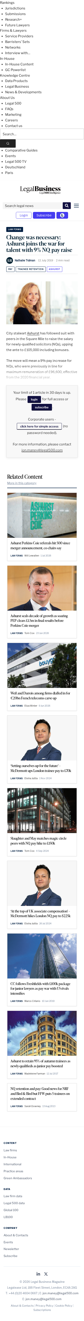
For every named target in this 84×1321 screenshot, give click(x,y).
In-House (7, 59)
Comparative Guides (21, 150)
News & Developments (23, 92)
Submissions (15, 14)
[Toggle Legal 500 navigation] (62, 215)
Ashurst (54, 269)
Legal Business (17, 87)
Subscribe (44, 215)
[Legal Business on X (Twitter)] (46, 1274)
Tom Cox (29, 633)
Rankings (7, 3)
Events (10, 156)
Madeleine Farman (34, 1073)
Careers (11, 120)
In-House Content (19, 64)
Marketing (13, 115)
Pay (10, 269)
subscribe (42, 407)
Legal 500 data (14, 1203)
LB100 (8, 1217)
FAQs (9, 109)
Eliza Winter (30, 705)
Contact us (13, 126)
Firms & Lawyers (13, 31)
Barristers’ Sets (17, 42)
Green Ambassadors (18, 1178)
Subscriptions (42, 1310)
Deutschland (15, 167)
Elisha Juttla (31, 778)
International (12, 1164)
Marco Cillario (32, 1001)
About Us (7, 98)
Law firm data (13, 1196)
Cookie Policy (63, 1305)
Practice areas (13, 1171)
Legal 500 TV (16, 162)
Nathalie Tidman (25, 260)
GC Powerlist (15, 70)
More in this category (22, 483)
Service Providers (19, 36)
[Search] (8, 143)
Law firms (14, 229)
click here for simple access (39, 426)
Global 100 (11, 1210)
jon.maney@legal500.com (42, 450)
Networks (13, 47)
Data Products (16, 81)
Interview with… (17, 53)
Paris (9, 173)
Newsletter (11, 1249)
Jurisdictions (15, 8)
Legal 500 (13, 103)
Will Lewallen (31, 555)
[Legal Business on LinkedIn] (38, 1274)
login (34, 399)
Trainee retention (31, 269)
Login (24, 215)
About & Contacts (16, 1235)
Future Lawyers (17, 25)
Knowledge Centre (15, 75)
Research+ (13, 20)
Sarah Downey (32, 1106)
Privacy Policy (44, 1305)
